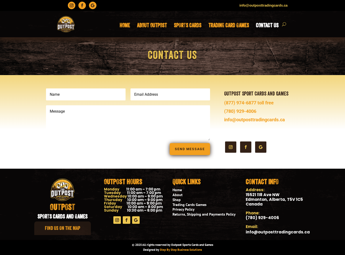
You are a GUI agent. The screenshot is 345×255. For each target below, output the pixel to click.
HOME (125, 25)
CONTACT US (267, 25)
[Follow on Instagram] (71, 5)
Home (177, 189)
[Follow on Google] (92, 5)
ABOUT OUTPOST (152, 25)
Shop (176, 199)
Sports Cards (187, 25)
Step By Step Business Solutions (181, 250)
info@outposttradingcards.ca (254, 119)
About (177, 194)
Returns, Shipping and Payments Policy (204, 214)
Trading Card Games (228, 25)
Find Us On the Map (62, 228)
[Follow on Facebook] (82, 5)
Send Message (190, 149)
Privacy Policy (183, 209)
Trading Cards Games (189, 204)
